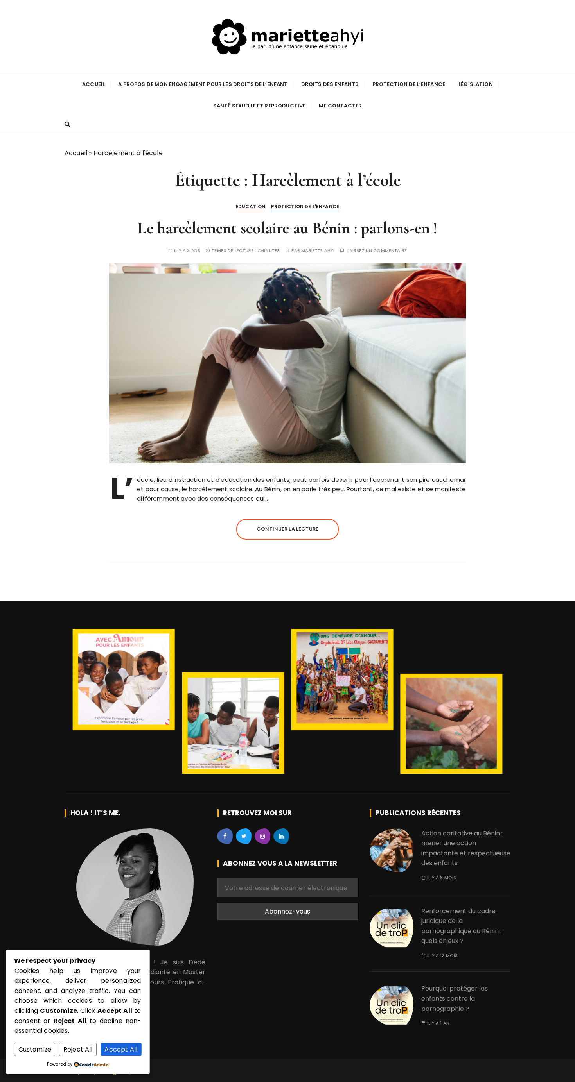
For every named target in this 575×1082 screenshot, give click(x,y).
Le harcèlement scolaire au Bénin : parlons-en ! (287, 228)
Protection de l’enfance (408, 84)
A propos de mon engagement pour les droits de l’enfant (203, 84)
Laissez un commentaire (377, 251)
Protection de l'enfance (305, 206)
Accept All (120, 1049)
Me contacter (340, 105)
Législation (475, 84)
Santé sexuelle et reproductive (259, 105)
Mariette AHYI (317, 251)
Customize (34, 1049)
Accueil (93, 84)
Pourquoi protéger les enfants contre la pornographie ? (454, 998)
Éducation (250, 206)
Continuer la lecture (287, 529)
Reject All (78, 1049)
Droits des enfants (330, 84)
